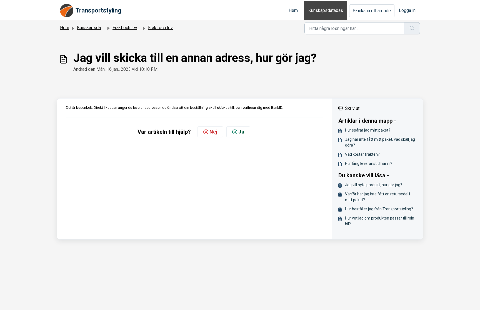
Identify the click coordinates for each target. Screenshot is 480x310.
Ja (241, 132)
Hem (293, 10)
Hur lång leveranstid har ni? (368, 163)
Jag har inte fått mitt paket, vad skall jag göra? (380, 142)
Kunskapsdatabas (325, 10)
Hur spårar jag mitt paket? (367, 130)
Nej (213, 132)
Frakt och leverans (130, 27)
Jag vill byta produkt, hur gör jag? (373, 185)
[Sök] (412, 28)
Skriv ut (352, 108)
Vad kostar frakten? (362, 154)
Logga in (407, 10)
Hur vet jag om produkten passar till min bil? (379, 221)
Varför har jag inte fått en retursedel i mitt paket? (377, 197)
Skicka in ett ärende (372, 10)
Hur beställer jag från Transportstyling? (379, 209)
